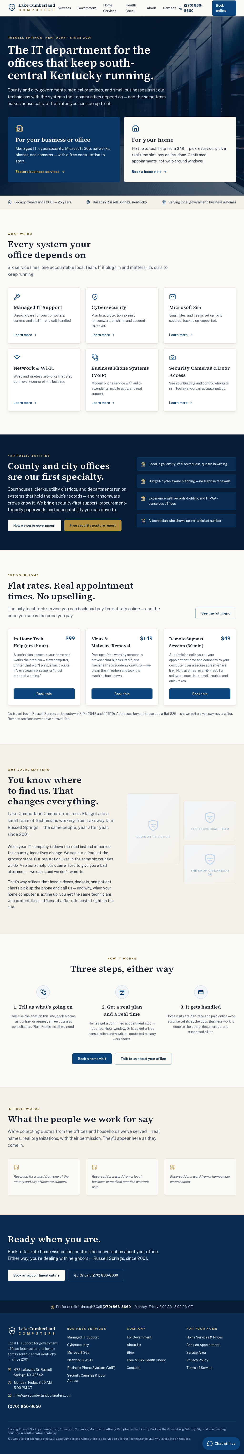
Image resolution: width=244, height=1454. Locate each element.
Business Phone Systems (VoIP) (91, 1368)
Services (64, 8)
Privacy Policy (197, 1360)
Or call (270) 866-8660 (99, 1275)
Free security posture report (93, 525)
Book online (221, 8)
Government (87, 8)
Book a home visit (92, 1059)
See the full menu (215, 613)
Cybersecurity (78, 1345)
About (151, 8)
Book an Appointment (203, 1345)
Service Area (196, 1352)
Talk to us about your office (143, 1059)
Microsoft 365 (78, 1352)
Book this (44, 694)
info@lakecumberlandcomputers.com (42, 1395)
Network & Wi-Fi (80, 1360)
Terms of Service (199, 1368)
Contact (169, 8)
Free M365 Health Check (146, 1360)
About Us (134, 1345)
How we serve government (34, 525)
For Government (139, 1337)
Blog (130, 1352)
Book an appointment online (36, 1275)
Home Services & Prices (204, 1337)
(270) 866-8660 (117, 1307)
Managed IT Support (83, 1337)
